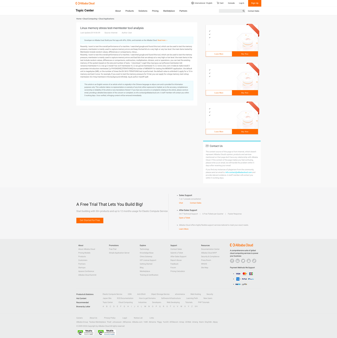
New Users (208, 298)
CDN (130, 294)
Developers (156, 302)
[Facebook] (232, 261)
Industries (142, 302)
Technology (144, 249)
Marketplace (169, 11)
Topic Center (108, 302)
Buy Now (244, 54)
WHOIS (204, 264)
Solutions (142, 11)
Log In (241, 3)
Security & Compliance (210, 256)
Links (152, 318)
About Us (93, 318)
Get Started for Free (90, 220)
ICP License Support (148, 260)
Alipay (215, 322)
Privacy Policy (109, 318)
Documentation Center (210, 249)
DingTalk (208, 322)
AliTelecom (174, 322)
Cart (222, 3)
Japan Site (107, 298)
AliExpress (127, 322)
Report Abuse (176, 260)
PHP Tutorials (203, 302)
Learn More (218, 54)
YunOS (165, 322)
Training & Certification (149, 275)
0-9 (196, 306)
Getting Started (146, 264)
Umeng (195, 322)
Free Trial (112, 249)
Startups (81, 267)
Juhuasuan (117, 322)
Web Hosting (195, 294)
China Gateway (146, 256)
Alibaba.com (137, 322)
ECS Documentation (125, 298)
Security (210, 294)
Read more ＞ (163, 40)
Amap (181, 322)
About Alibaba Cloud (86, 249)
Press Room (206, 260)
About (118, 11)
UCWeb (188, 322)
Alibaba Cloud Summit (87, 275)
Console (231, 3)
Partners (183, 11)
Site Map (204, 267)
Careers (79, 318)
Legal (124, 318)
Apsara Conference (86, 271)
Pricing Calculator (177, 271)
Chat (181, 203)
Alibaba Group (82, 322)
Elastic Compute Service (112, 294)
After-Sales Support (178, 256)
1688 (145, 322)
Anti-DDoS (141, 294)
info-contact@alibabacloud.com (239, 172)
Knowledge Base (146, 253)
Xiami (201, 322)
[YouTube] (249, 261)
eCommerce (180, 294)
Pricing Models (84, 253)
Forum (173, 267)
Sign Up (254, 3)
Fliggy (159, 322)
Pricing (155, 11)
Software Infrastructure (171, 298)
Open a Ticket (184, 218)
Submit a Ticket (176, 253)
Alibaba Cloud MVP (209, 253)
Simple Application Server (119, 253)
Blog (141, 267)
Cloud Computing (125, 302)
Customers (82, 260)
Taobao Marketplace (97, 322)
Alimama (152, 322)
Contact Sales (253, 11)
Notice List (138, 318)
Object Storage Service (160, 294)
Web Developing (173, 302)
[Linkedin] (238, 261)
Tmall (109, 322)
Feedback (174, 264)
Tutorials (188, 302)
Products (129, 11)
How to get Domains (147, 298)
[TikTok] (254, 261)
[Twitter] (243, 261)
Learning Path (192, 298)
